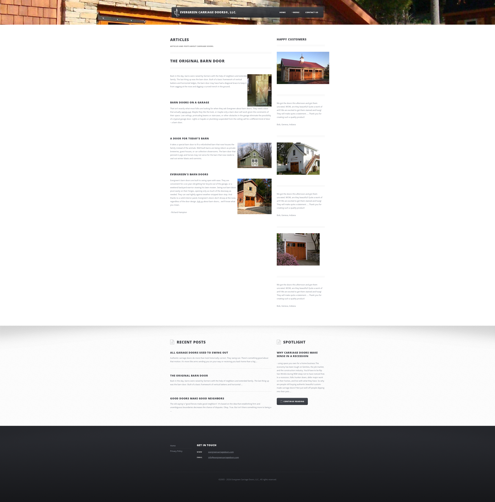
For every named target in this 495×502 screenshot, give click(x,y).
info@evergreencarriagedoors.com (223, 457)
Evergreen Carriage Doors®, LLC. (208, 12)
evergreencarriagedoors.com (221, 452)
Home (282, 12)
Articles (179, 39)
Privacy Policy (176, 451)
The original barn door (189, 375)
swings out (186, 112)
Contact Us (311, 12)
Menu (296, 12)
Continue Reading (293, 401)
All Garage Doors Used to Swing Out (199, 352)
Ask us (200, 201)
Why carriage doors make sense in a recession (297, 354)
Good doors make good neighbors (197, 398)
